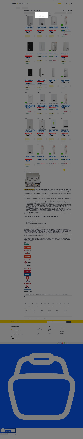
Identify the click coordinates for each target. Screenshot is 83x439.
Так (40, 16)
